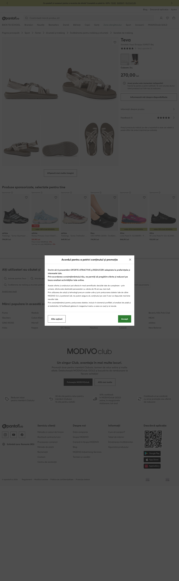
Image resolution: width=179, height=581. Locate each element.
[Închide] (130, 259)
